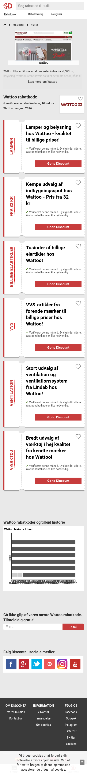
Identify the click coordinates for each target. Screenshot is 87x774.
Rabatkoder (10, 14)
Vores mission (16, 712)
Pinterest (70, 731)
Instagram (71, 725)
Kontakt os (16, 718)
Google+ (71, 718)
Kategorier (56, 14)
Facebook (71, 712)
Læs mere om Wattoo (42, 82)
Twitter (71, 737)
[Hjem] (4, 24)
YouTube (71, 744)
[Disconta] (9, 6)
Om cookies (43, 725)
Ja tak (73, 627)
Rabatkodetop (35, 14)
